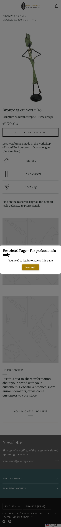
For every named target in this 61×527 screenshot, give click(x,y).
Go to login (30, 267)
